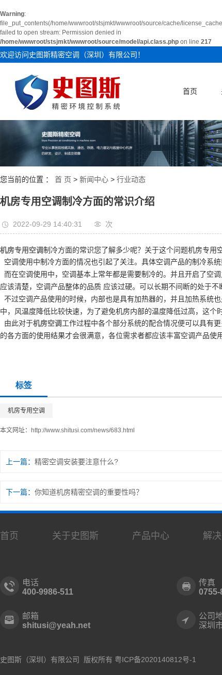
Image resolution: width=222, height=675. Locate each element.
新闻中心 (94, 179)
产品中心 (150, 536)
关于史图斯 (75, 536)
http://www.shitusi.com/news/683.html (83, 430)
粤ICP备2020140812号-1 (155, 659)
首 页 (63, 179)
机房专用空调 (26, 410)
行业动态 (131, 179)
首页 (190, 91)
